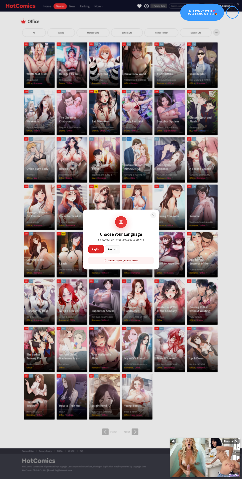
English (96, 249)
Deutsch (112, 249)
